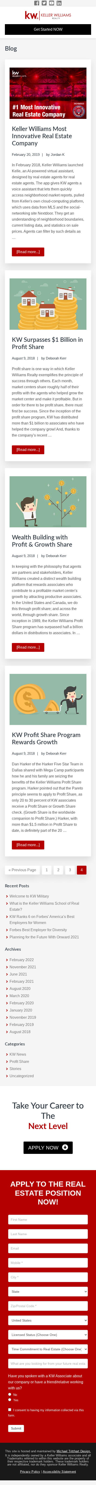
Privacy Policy (30, 1471)
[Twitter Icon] (44, 3)
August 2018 (20, 1032)
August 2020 (20, 989)
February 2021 (22, 981)
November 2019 (23, 1017)
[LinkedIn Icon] (59, 3)
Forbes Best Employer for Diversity (38, 930)
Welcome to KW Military (29, 896)
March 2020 (19, 996)
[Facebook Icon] (37, 3)
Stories (15, 1069)
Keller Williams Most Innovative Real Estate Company (42, 136)
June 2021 (18, 974)
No (14, 1395)
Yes (15, 1400)
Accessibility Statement (59, 1471)
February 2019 (22, 1025)
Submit (16, 1428)
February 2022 (22, 960)
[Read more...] (30, 253)
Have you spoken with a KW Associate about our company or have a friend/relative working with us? (45, 1382)
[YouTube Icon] (52, 3)
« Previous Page (22, 871)
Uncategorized (22, 1076)
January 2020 (21, 1010)
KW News (18, 1054)
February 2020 (22, 1003)
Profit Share (19, 1062)
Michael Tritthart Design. (74, 1451)
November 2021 (23, 967)
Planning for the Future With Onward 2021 (44, 937)
